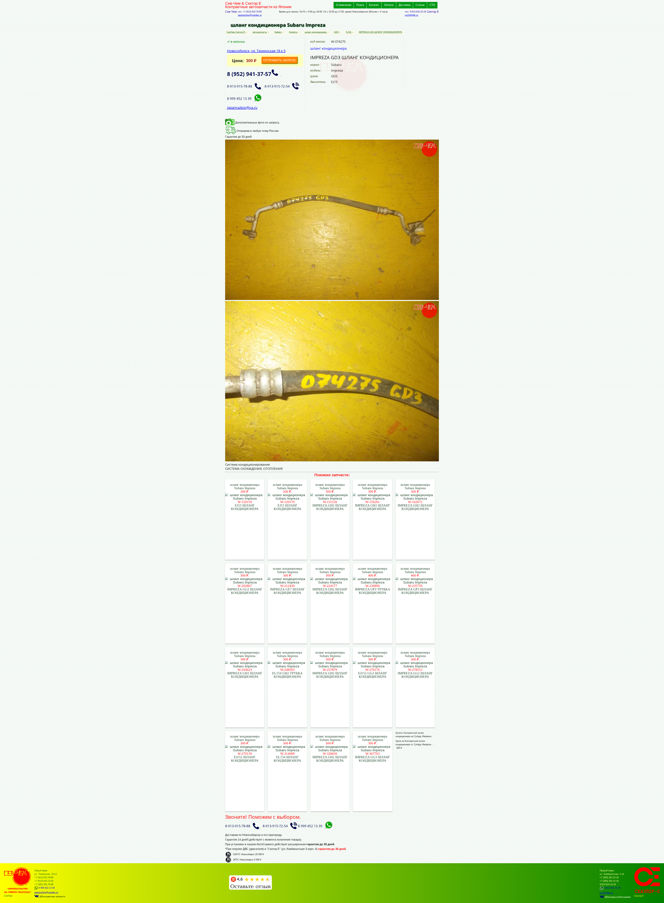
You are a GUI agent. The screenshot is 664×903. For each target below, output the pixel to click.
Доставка (405, 4)
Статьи (420, 4)
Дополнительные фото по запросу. (256, 122)
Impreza (293, 32)
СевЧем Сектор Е (236, 32)
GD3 (336, 32)
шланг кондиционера (315, 32)
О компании (343, 4)
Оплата (389, 4)
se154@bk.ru (411, 15)
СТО (432, 4)
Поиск (360, 4)
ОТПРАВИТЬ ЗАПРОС (279, 60)
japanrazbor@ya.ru (242, 107)
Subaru (277, 32)
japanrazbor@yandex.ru (250, 15)
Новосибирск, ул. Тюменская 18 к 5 (256, 50)
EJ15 (348, 32)
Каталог (374, 4)
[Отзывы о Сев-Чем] (250, 889)
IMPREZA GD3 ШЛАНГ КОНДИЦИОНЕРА (380, 32)
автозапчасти (260, 32)
